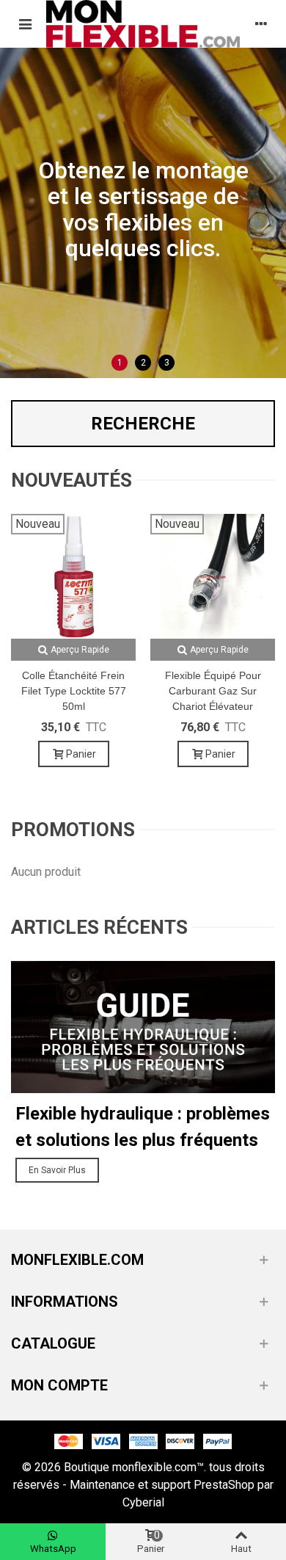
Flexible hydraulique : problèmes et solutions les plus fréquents (142, 1126)
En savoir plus (57, 1170)
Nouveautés (71, 480)
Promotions (73, 830)
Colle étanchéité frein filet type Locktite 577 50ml (73, 691)
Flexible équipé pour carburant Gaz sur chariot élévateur (213, 691)
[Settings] (261, 23)
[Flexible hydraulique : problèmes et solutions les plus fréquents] (143, 1026)
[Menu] (25, 23)
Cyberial (143, 1502)
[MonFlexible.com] (143, 24)
